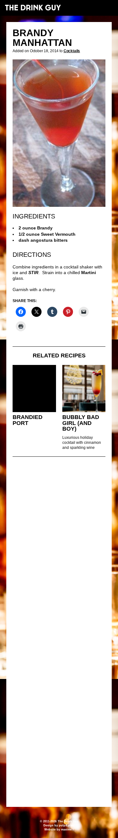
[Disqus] (59, 547)
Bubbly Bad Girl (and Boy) (80, 423)
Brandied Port (27, 420)
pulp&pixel (67, 825)
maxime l (67, 829)
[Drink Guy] (33, 7)
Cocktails (72, 51)
